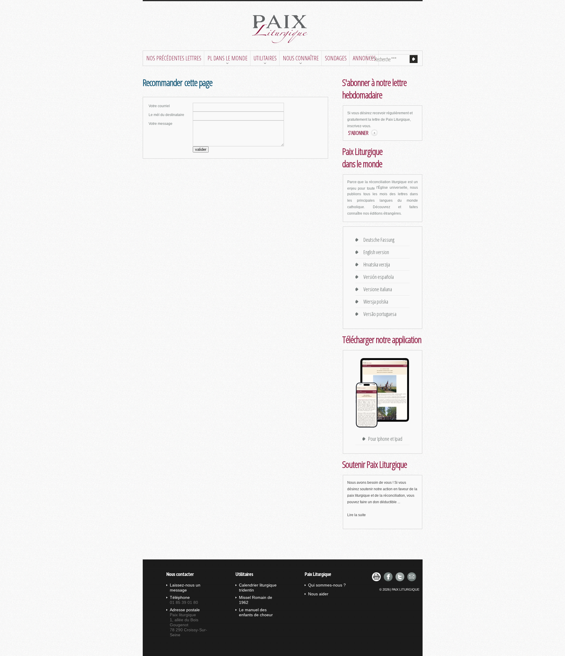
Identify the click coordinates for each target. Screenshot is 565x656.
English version (375, 252)
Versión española (377, 276)
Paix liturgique (282, 29)
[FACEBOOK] (388, 576)
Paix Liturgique (405, 589)
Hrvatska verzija (375, 264)
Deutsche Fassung (377, 239)
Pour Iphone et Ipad (385, 438)
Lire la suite (356, 515)
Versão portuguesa (378, 313)
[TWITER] (400, 576)
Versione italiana (376, 289)
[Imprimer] (376, 576)
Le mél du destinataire (166, 115)
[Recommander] (411, 576)
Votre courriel (159, 106)
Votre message (160, 124)
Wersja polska (374, 301)
